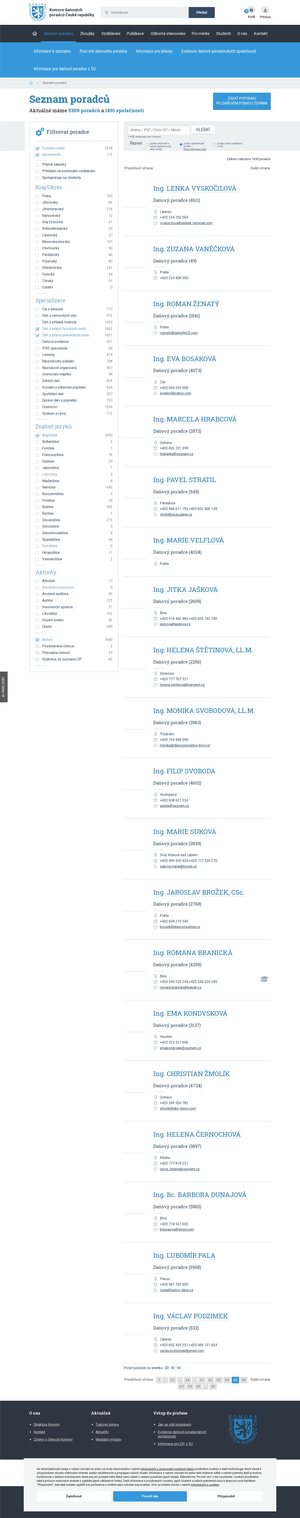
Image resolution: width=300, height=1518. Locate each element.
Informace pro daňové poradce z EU (65, 68)
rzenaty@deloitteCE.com (179, 333)
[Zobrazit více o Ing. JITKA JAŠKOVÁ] (135, 596)
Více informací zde (195, 149)
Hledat (201, 12)
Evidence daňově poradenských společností (218, 51)
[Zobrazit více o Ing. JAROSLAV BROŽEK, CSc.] (135, 898)
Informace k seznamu (52, 51)
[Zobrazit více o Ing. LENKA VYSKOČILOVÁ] (135, 194)
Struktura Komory (47, 1424)
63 (219, 1380)
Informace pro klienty (154, 51)
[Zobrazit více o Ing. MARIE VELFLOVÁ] (135, 546)
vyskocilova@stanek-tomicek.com (186, 223)
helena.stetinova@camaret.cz (182, 685)
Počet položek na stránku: (143, 1368)
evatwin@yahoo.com (175, 393)
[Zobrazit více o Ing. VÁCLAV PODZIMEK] (135, 1322)
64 (227, 1380)
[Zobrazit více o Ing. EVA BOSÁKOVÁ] (135, 365)
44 (187, 1380)
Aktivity (46, 572)
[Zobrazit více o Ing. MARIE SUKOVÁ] (135, 838)
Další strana (260, 168)
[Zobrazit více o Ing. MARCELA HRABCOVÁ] (135, 425)
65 (235, 1380)
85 (213, 1386)
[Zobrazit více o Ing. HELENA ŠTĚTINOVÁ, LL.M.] (135, 656)
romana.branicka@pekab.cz (180, 987)
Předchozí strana (138, 168)
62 (210, 1380)
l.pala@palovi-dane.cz (176, 1290)
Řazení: (136, 143)
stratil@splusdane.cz (176, 514)
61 (202, 1380)
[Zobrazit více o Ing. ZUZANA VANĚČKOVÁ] (135, 255)
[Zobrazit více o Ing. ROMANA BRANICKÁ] (135, 959)
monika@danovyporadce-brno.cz (185, 745)
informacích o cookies (205, 1484)
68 (190, 1386)
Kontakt (39, 1432)
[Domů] (34, 33)
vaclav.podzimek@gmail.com (182, 1351)
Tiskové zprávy (107, 1424)
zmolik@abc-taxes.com (178, 1108)
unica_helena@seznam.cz (180, 1169)
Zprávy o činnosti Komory (53, 1439)
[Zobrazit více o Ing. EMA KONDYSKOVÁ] (135, 1019)
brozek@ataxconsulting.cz (180, 927)
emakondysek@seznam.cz (180, 1048)
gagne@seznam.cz (174, 806)
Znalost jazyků (54, 426)
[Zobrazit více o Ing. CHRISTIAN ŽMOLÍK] (135, 1080)
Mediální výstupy (109, 1439)
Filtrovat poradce (68, 131)
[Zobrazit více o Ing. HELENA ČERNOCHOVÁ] (135, 1140)
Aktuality (102, 1432)
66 (244, 1380)
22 (173, 1380)
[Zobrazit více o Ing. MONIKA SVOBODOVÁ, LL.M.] (135, 717)
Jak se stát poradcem (174, 1424)
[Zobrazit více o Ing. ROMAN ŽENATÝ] (135, 310)
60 (179, 1368)
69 (198, 1386)
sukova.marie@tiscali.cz (178, 866)
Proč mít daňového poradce (103, 51)
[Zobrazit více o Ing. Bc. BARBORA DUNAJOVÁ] (135, 1201)
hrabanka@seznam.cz (176, 454)
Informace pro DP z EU (175, 1444)
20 (167, 1368)
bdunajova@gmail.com (177, 1229)
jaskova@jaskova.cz (175, 624)
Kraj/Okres (49, 187)
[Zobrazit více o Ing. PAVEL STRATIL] (135, 486)
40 (173, 1368)
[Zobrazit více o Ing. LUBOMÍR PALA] (135, 1261)
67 (182, 1386)
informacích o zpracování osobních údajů (167, 1469)
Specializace (50, 300)
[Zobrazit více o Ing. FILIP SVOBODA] (135, 777)
